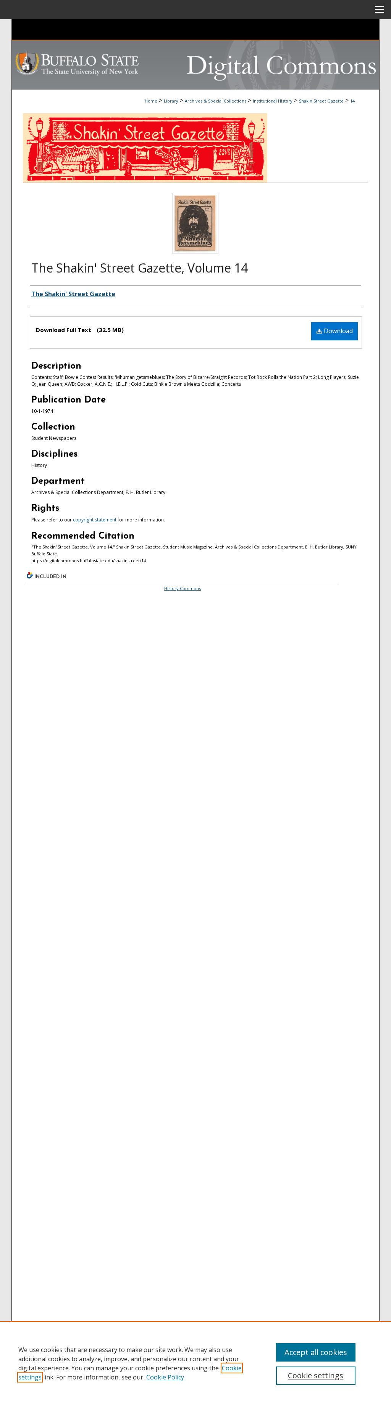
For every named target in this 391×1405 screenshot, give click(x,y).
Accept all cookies (315, 1352)
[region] (195, 1363)
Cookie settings (315, 1375)
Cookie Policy (165, 1377)
